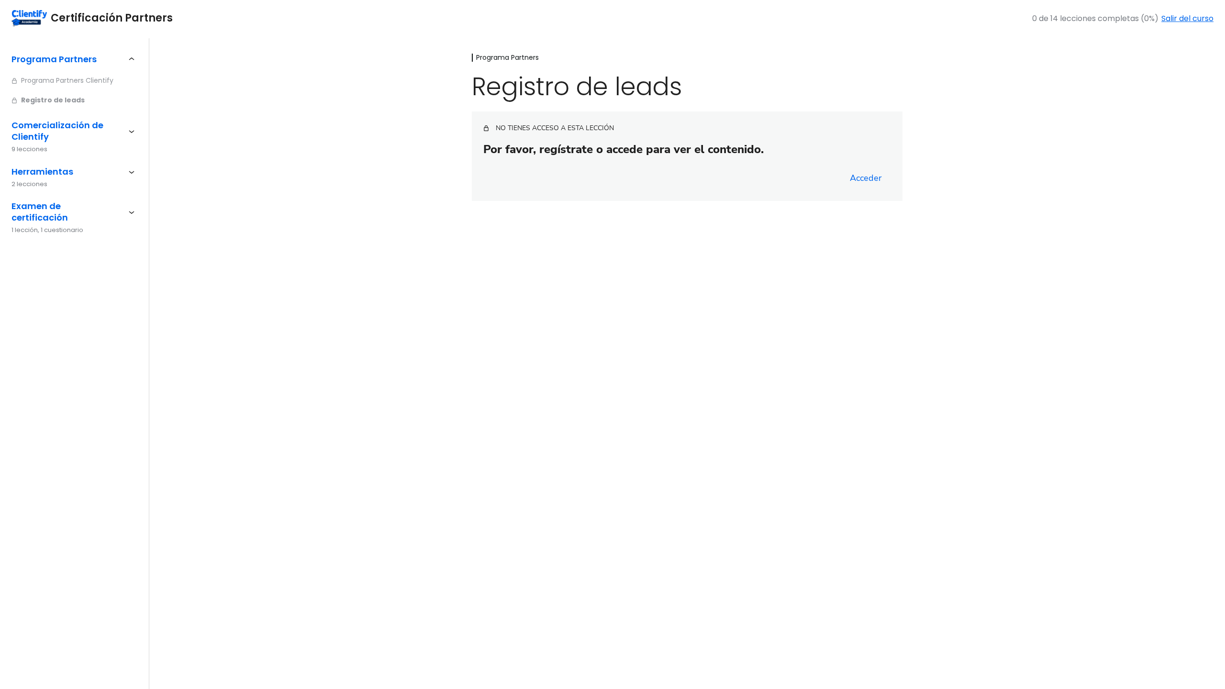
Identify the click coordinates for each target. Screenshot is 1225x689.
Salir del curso (1187, 18)
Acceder (865, 178)
